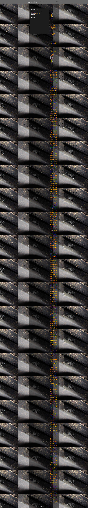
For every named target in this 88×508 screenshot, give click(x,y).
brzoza (55, 103)
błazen (50, 100)
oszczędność (56, 303)
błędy (52, 100)
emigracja (51, 148)
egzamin (50, 143)
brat (56, 101)
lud (54, 238)
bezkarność (50, 93)
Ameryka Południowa (55, 75)
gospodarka (56, 167)
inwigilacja (51, 189)
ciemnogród (52, 111)
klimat (56, 205)
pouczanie (52, 335)
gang (50, 160)
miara (50, 253)
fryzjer (53, 159)
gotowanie (53, 168)
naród (56, 268)
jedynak (55, 192)
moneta (56, 260)
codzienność (54, 113)
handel (54, 173)
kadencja (52, 194)
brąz (55, 102)
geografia (51, 162)
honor (51, 178)
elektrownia (56, 146)
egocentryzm (52, 142)
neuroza (50, 272)
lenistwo (50, 234)
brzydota (51, 104)
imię (56, 181)
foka (53, 157)
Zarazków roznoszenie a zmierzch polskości (53, 32)
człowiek (55, 117)
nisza (54, 286)
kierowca (56, 202)
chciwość (55, 108)
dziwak (54, 141)
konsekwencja (56, 216)
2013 (51, 63)
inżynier (53, 189)
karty (53, 199)
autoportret (53, 86)
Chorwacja (55, 109)
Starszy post (46, 34)
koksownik (56, 207)
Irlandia (56, 189)
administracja (51, 70)
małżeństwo (54, 243)
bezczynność (56, 92)
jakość (55, 190)
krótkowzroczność (53, 225)
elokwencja (56, 147)
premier (55, 342)
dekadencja (53, 121)
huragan (56, 179)
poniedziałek (53, 330)
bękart (50, 96)
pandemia (50, 307)
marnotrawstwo (54, 245)
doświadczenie (56, 132)
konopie (53, 216)
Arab (56, 80)
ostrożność (53, 303)
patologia (50, 311)
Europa (51, 152)
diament (53, 127)
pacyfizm (56, 305)
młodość (51, 258)
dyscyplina (56, 137)
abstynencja (53, 69)
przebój (52, 351)
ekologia (54, 143)
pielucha (56, 314)
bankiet (52, 90)
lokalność (50, 237)
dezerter (50, 126)
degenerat (56, 120)
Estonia (50, 151)
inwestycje (56, 188)
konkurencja (56, 215)
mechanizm (52, 249)
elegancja (52, 146)
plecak (50, 319)
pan (55, 306)
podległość (54, 322)
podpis (56, 323)
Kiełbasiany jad (52, 28)
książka (56, 227)
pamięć (54, 306)
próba (56, 349)
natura (51, 270)
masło (50, 247)
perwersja (52, 313)
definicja (55, 120)
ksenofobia (51, 227)
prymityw (53, 350)
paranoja (56, 308)
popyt (54, 331)
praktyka (55, 339)
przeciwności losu (55, 352)
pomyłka (54, 329)
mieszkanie (53, 254)
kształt (51, 228)
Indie (54, 183)
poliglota (56, 327)
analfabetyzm (51, 76)
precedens (56, 341)
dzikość (51, 141)
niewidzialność (56, 283)
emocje (54, 148)
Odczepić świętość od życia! (53, 26)
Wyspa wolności (52, 34)
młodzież (53, 258)
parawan (52, 309)
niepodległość (54, 277)
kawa (50, 201)
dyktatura (51, 135)
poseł (50, 333)
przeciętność (51, 352)
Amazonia (50, 74)
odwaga (50, 295)
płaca (55, 319)
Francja (52, 158)
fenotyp (52, 155)
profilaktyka (51, 345)
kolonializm (51, 209)
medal (54, 249)
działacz (56, 139)
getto (50, 163)
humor (55, 179)
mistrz (54, 257)
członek (53, 117)
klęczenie (50, 205)
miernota (56, 253)
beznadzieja (56, 93)
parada (53, 308)
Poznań (52, 337)
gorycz (53, 167)
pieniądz (53, 315)
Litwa (54, 236)
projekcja (56, 345)
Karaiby (54, 198)
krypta (51, 226)
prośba (53, 348)
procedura (52, 344)
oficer (55, 295)
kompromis (53, 212)
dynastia (53, 136)
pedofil (52, 312)
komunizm (56, 213)
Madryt (53, 241)
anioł (56, 77)
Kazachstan (56, 201)
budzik (54, 104)
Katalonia (50, 200)
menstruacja (53, 251)
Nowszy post (32, 34)
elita (54, 147)
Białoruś (52, 96)
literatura (50, 236)
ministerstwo (56, 256)
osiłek (55, 302)
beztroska (50, 95)
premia (54, 342)
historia (52, 176)
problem (56, 343)
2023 (51, 11)
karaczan (52, 198)
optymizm (55, 301)
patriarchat (53, 311)
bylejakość (56, 105)
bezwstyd (52, 95)
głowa (55, 164)
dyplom (56, 136)
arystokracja (51, 83)
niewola (53, 284)
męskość (53, 252)
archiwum (56, 81)
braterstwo (50, 102)
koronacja (56, 220)
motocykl (54, 262)
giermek (52, 163)
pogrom (54, 325)
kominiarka (54, 210)
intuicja (54, 188)
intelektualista (53, 187)
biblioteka (55, 96)
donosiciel (56, 131)
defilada (53, 120)
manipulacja (51, 244)
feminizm (51, 155)
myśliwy (54, 264)
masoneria (51, 247)
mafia (55, 241)
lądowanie (52, 232)
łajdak (54, 239)
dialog (52, 127)
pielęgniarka (52, 314)
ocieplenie (53, 292)
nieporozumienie (51, 278)
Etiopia (52, 151)
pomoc (52, 329)
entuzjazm (56, 149)
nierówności (51, 279)
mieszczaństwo (51, 254)
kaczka (50, 194)
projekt (50, 346)
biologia (52, 98)
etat (51, 151)
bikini (52, 97)
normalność (51, 287)
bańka (56, 90)
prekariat (50, 342)
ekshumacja (54, 144)
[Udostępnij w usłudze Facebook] (33, 14)
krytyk (55, 226)
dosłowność (53, 132)
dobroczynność (53, 129)
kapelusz (51, 197)
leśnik (51, 234)
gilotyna (56, 163)
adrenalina (54, 70)
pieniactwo (50, 315)
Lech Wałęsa (54, 232)
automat (50, 86)
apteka (55, 80)
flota (51, 157)
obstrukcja (50, 291)
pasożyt (51, 310)
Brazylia (54, 102)
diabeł (56, 126)
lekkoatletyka (51, 233)
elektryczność (51, 147)
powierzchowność (51, 336)
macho (51, 241)
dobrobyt (51, 129)
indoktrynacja (56, 183)
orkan (50, 302)
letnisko (52, 234)
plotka (51, 319)
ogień (56, 295)
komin (52, 210)
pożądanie (50, 338)
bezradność (56, 94)
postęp (53, 334)
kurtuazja (54, 230)
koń (50, 220)
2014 (51, 62)
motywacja (56, 262)
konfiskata (54, 214)
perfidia (55, 312)
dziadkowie (53, 139)
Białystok (53, 96)
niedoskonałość (51, 274)
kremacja (52, 224)
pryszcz (56, 350)
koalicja (50, 207)
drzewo (53, 134)
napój (50, 268)
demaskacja (51, 122)
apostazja (53, 80)
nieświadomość (56, 281)
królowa (50, 225)
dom (55, 130)
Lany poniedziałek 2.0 (53, 54)
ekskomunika (56, 144)
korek (55, 220)
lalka (52, 231)
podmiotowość (51, 323)
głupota (52, 165)
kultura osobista (51, 229)
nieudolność (54, 282)
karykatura (55, 199)
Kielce (53, 202)
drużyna (50, 134)
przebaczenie (51, 351)
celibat (53, 106)
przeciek (56, 351)
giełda (51, 163)
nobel (55, 286)
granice (54, 169)
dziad (51, 139)
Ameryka (51, 75)
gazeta (55, 161)
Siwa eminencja (52, 46)
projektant (52, 346)
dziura (52, 141)
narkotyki (55, 268)
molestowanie (51, 260)
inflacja (52, 184)
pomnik (50, 329)
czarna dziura (55, 115)
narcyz (53, 268)
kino (55, 203)
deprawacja (54, 124)
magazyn (56, 241)
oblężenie (55, 289)
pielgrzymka (55, 314)
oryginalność (52, 302)
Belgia (54, 91)
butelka (53, 105)
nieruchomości (55, 279)
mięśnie (56, 254)
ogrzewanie (55, 296)
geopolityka (55, 162)
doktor (52, 130)
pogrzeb (56, 325)
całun (50, 106)
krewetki (56, 224)
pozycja (55, 337)
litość (53, 236)
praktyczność (53, 339)
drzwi (54, 134)
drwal (51, 134)
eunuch (56, 151)
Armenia (51, 82)
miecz (55, 253)
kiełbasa (54, 202)
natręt (50, 270)
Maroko (56, 245)
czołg (56, 117)
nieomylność (56, 276)
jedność (50, 192)
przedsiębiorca (53, 353)
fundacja (56, 159)
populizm (53, 331)
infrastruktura (54, 185)
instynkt (52, 186)
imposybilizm (51, 182)
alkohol (53, 73)
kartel (52, 199)
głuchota (50, 165)
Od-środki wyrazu (52, 40)
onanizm (50, 299)
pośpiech (54, 334)
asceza (52, 83)
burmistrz (50, 105)
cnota (52, 113)
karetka (50, 199)
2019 (51, 15)
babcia (51, 88)
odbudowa (51, 293)
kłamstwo (52, 206)
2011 (51, 65)
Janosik (50, 191)
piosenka (55, 316)
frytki (52, 159)
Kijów (52, 203)
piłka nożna (55, 316)
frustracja (51, 159)
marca (51, 56)
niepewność (51, 277)
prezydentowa (54, 343)
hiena (50, 175)
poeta (56, 324)
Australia (53, 85)
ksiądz (53, 227)
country (55, 113)
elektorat (54, 146)
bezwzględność (55, 95)
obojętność (51, 290)
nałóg (50, 267)
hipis (56, 175)
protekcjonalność (56, 348)
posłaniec (55, 333)
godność (36, 13)
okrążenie (56, 297)
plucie (52, 319)
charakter (51, 108)
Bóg (51, 101)
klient (53, 205)
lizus (55, 236)
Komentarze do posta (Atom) (36, 36)
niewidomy (54, 283)
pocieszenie (54, 321)
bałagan (50, 89)
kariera (51, 199)
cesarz (52, 107)
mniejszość (51, 259)
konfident (52, 214)
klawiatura (50, 204)
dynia (54, 136)
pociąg (52, 321)
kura (55, 229)
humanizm (53, 179)
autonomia (52, 86)
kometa (50, 210)
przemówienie (53, 356)
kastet (56, 199)
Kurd (50, 230)
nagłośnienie (51, 266)
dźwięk (55, 141)
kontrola (56, 218)
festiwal (53, 155)
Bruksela (50, 103)
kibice (50, 202)
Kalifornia (53, 195)
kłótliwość (55, 206)
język (56, 193)
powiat (56, 335)
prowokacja (55, 349)
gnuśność (50, 166)
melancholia (56, 250)
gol (55, 166)
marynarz (52, 246)
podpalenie (55, 323)
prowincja (51, 349)
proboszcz (50, 344)
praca (53, 338)
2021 (51, 13)
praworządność (52, 341)
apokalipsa (51, 80)
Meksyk (54, 250)
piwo (56, 317)
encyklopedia (51, 149)
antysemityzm (53, 79)
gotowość (55, 168)
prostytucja (51, 348)
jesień (52, 193)
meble (55, 248)
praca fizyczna (56, 338)
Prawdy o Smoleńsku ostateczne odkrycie (54, 50)
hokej (50, 177)
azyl (50, 88)
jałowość (56, 190)
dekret (56, 121)
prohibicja (54, 345)
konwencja (51, 219)
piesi (56, 315)
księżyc (50, 228)
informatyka (51, 185)
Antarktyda (51, 78)
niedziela (54, 274)
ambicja (56, 74)
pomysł (56, 329)
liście (56, 235)
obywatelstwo (56, 291)
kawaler (51, 201)
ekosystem (56, 143)
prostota (56, 347)
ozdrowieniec (51, 305)
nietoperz (50, 282)
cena (56, 106)
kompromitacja (55, 212)
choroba (53, 109)
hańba (55, 173)
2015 (51, 61)
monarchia (55, 260)
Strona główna (39, 34)
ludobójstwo (56, 238)
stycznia (52, 58)
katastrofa (54, 200)
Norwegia (53, 287)
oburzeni (52, 291)
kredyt (50, 224)
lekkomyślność (53, 233)
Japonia (52, 191)
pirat (53, 317)
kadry (54, 194)
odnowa (56, 293)
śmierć (38, 13)
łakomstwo (56, 239)
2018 (51, 16)
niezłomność (51, 285)
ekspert (52, 145)
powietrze (53, 336)
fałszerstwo (56, 153)
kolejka (52, 208)
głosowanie (54, 164)
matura (50, 248)
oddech (55, 293)
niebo (55, 272)
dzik (50, 141)
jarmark (53, 191)
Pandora (52, 307)
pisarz (54, 317)
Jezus (55, 193)
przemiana (54, 355)
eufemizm (54, 151)
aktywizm (53, 72)
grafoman (50, 169)
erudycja (50, 150)
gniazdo (55, 165)
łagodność (53, 239)
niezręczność (54, 285)
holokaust (56, 177)
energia (52, 149)
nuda (52, 288)
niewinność (51, 284)
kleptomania (55, 204)
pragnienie (50, 339)
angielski (53, 77)
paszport (54, 310)
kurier (51, 230)
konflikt (56, 214)
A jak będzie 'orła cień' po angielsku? (53, 51)
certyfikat (50, 107)
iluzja (55, 181)
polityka (54, 328)
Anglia (55, 77)
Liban (56, 234)
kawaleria (53, 201)
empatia (56, 148)
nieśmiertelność (53, 281)
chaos (56, 107)
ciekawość (51, 111)
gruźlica (51, 171)
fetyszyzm (55, 155)
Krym (56, 225)
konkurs (50, 216)
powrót (56, 336)
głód (56, 164)
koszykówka (53, 222)
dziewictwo (56, 140)
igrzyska (52, 181)
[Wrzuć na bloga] (32, 14)
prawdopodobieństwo (55, 340)
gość (52, 168)
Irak (54, 189)
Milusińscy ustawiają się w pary (54, 27)
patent (56, 310)
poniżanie (54, 330)
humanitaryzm (51, 179)
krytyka (56, 226)
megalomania (51, 250)
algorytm (51, 73)
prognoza (53, 345)
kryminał (50, 226)
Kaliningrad (56, 195)
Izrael (50, 190)
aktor (50, 72)
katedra (55, 200)
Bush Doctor (52, 36)
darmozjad (56, 119)
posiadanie (53, 333)
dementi (56, 122)
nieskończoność (51, 280)
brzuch (56, 103)
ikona (54, 181)
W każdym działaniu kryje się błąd (54, 48)
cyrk (55, 114)
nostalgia (55, 287)
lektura (55, 233)
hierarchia (51, 175)
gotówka (56, 168)
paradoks (54, 308)
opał (55, 299)
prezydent (51, 343)
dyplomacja (51, 137)
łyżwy (50, 241)
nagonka (53, 266)
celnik (55, 106)
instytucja (54, 186)
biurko (56, 98)
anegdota (50, 77)
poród (56, 332)
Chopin (51, 109)
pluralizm (54, 319)
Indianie (53, 183)
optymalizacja (52, 301)
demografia (51, 123)
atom (56, 84)
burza (51, 105)
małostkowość (56, 242)
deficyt (52, 120)
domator (56, 130)
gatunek (51, 161)
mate (56, 247)
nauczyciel (53, 270)
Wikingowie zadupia (53, 29)
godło (51, 166)
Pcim (50, 312)
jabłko (51, 190)
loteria (54, 237)
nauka (55, 270)
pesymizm (56, 313)
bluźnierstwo (56, 99)
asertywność (56, 83)
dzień (54, 140)
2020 (51, 14)
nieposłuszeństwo (56, 278)
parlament (56, 309)
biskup (54, 98)
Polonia (56, 328)
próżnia (50, 350)
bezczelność (54, 92)
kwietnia (52, 24)
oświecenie (50, 304)
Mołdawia (53, 260)
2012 (51, 64)
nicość (54, 272)
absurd (54, 69)
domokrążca (52, 131)
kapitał (55, 197)
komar (56, 209)
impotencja (53, 182)
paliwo (50, 306)
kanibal (56, 196)
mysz (50, 264)
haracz (56, 173)
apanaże (56, 79)
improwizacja (55, 182)
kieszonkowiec (51, 203)
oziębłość (53, 305)
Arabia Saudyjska (51, 81)
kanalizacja (52, 196)
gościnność (51, 168)
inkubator (56, 185)
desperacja (52, 125)
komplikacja (51, 212)
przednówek (51, 353)
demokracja (56, 123)
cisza (54, 112)
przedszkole (51, 354)
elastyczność (51, 146)
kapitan (56, 197)
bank (51, 90)
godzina (54, 166)
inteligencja (56, 187)
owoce (56, 304)
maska (56, 246)
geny (50, 162)
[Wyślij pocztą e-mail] (31, 14)
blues (54, 99)
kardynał (56, 198)
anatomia (56, 76)
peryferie (54, 313)
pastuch (53, 310)
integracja (50, 187)
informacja (56, 184)
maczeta (52, 241)
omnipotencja (56, 298)
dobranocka (52, 128)
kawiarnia (54, 201)
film (50, 156)
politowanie (51, 328)
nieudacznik (52, 282)
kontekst (52, 218)
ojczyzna (50, 297)
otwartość (53, 304)
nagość (54, 266)
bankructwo (54, 90)
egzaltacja (56, 142)
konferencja (51, 214)
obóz (54, 290)
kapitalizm (53, 197)
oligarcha (50, 298)
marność (52, 245)
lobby (56, 236)
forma (56, 157)
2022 (51, 12)
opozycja (55, 300)
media (55, 249)
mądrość (54, 248)
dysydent (50, 139)
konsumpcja (56, 217)
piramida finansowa (51, 317)
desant (50, 125)
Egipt (50, 142)
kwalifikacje (56, 230)
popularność (51, 331)
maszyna (55, 247)
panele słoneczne (54, 307)
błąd (51, 100)
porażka (51, 332)
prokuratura (56, 346)
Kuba (52, 228)
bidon (56, 96)
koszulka (51, 222)
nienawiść (56, 275)
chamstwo (54, 107)
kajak (56, 194)
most (52, 262)
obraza (56, 290)
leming (56, 233)
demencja (54, 122)
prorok (50, 347)
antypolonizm (56, 78)
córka (56, 113)
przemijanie (56, 355)
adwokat (56, 70)
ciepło (56, 111)
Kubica (55, 228)
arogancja (53, 82)
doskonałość (51, 132)
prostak (52, 347)
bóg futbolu (53, 101)
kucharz (56, 228)
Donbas (54, 131)
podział (50, 324)
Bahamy (56, 88)
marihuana (54, 244)
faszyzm (51, 154)
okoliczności (54, 297)
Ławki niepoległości (53, 25)
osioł (56, 302)
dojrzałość (50, 130)
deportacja (53, 124)
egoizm (54, 142)
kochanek (54, 207)
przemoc (51, 356)
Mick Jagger (54, 253)
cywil (50, 115)
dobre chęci (55, 128)
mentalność (54, 251)
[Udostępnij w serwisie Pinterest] (34, 14)
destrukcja (55, 125)
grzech (54, 171)
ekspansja (50, 145)
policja (50, 327)
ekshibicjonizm (51, 144)
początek (56, 321)
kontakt (50, 218)
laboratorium (51, 231)
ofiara (53, 295)
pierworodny (55, 315)
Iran (55, 189)
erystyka (51, 150)
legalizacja (56, 232)
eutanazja (34, 13)
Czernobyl (50, 117)
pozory (54, 337)
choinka (50, 109)
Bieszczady (51, 97)
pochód (50, 321)
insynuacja (56, 186)
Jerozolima (50, 193)
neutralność (52, 272)
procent (54, 344)
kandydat (55, 196)
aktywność (55, 72)
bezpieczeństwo (51, 94)
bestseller (50, 92)
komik (51, 210)
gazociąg (56, 161)
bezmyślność (53, 93)
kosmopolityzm (52, 221)
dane (51, 119)
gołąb (56, 166)
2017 (51, 59)
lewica (55, 234)
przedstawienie (56, 353)
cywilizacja (52, 115)
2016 (51, 60)
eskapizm (55, 150)
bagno (55, 88)
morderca (54, 261)
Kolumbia (54, 209)
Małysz (51, 243)
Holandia (52, 177)
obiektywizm (51, 289)
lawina (50, 232)
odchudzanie (52, 293)
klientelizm (55, 205)
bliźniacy (51, 99)
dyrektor (54, 137)
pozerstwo (51, 337)
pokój (50, 326)
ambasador (53, 74)
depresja (56, 124)
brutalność (52, 103)
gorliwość (50, 167)
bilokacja (54, 97)
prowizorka (53, 349)
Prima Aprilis (52, 55)
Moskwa (50, 262)
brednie (56, 102)
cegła (51, 106)
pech (51, 312)
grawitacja (56, 169)
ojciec (56, 296)
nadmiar (51, 265)
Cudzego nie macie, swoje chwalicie (53, 53)
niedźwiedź (56, 274)
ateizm (53, 84)
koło (55, 209)
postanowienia (51, 334)
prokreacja (54, 346)
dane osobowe (53, 119)
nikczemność (52, 286)
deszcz (56, 125)
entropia (54, 149)
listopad (55, 235)
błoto (53, 100)
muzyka (56, 263)
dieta (54, 127)
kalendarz (51, 195)
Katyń (56, 200)
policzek (52, 327)
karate (55, 198)
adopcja (52, 70)
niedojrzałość (54, 273)
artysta (56, 82)
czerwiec (52, 117)
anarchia (55, 76)
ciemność (54, 111)
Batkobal (50, 91)
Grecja (50, 170)
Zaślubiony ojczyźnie (53, 35)
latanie (54, 231)
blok (53, 99)
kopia (52, 220)
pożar (56, 337)
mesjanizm (56, 251)
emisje (53, 148)
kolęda (56, 208)
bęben (56, 95)
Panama (56, 306)
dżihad (56, 141)
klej (53, 204)
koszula (50, 222)
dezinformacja (52, 126)
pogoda (53, 325)
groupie (56, 170)
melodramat (51, 251)
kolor (52, 209)
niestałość (56, 280)
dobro (56, 128)
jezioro (53, 193)
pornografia (53, 332)
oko (52, 297)
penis (53, 312)
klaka (56, 203)
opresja (50, 301)
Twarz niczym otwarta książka (54, 42)
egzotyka (52, 143)
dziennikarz (52, 140)
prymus (55, 350)
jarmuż (55, 191)
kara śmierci (51, 198)
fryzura (55, 159)
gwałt (54, 172)
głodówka (50, 164)
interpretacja (51, 188)
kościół (55, 222)
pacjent (54, 305)
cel (52, 106)
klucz (50, 206)
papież (50, 308)
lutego (51, 57)
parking (54, 309)
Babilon (52, 88)
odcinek (54, 293)
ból (54, 101)
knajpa (56, 206)
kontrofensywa (54, 218)
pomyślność (51, 330)
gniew (56, 165)
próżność (52, 350)
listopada (52, 18)
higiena (53, 175)
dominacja (50, 131)
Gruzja (50, 171)
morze (56, 261)
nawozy (56, 270)
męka (52, 252)
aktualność (52, 72)
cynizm (53, 114)
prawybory (55, 341)
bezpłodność (54, 94)
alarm (56, 72)
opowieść (53, 300)
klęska (52, 205)
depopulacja (51, 124)
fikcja (56, 155)
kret (53, 224)
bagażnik (54, 88)
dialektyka (50, 127)
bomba (50, 101)
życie (39, 13)
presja (56, 342)
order (56, 301)
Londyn (52, 237)
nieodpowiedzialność (51, 276)
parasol (50, 309)
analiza (53, 76)
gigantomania (55, 163)
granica (52, 169)
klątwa (52, 204)
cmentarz (50, 113)
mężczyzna (55, 252)
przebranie (54, 351)
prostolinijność (54, 347)
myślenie (52, 264)
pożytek (52, 338)
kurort (52, 230)
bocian (56, 100)
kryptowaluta (54, 226)
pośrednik (56, 334)
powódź (55, 336)
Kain (55, 194)
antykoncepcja (53, 78)
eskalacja (53, 150)
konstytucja (51, 217)
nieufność (56, 282)
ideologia (51, 180)
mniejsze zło (56, 258)
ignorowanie (51, 181)
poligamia (54, 327)
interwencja (53, 188)
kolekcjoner (54, 208)
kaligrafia (54, 195)
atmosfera (55, 84)
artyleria (55, 82)
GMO (54, 165)
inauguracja (52, 183)
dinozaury (56, 127)
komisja (56, 210)
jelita (56, 192)
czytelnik (50, 118)
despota (53, 125)
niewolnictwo (56, 284)
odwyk (52, 295)
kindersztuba (54, 203)
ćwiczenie (52, 118)
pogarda (50, 325)
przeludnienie (51, 355)
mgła (56, 252)
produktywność (56, 344)
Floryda (50, 157)
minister (54, 256)
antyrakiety (50, 79)
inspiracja (50, 186)
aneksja (52, 77)
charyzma (53, 108)
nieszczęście (51, 281)
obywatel (54, 291)
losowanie (53, 237)
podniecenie (53, 323)
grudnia (52, 17)
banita (50, 90)
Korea (54, 220)
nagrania (56, 266)
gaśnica (50, 161)
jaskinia (56, 191)
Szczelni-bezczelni (53, 33)
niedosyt (53, 274)
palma (51, 306)
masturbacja (54, 247)
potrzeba (50, 335)
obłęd (56, 289)
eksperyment (54, 145)
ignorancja (56, 180)
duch (56, 134)
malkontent (51, 242)
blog (52, 99)
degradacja (50, 121)
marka (50, 245)
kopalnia (51, 220)
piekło (50, 314)
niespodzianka (54, 280)
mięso (55, 254)
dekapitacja (55, 121)
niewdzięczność (51, 283)
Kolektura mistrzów (53, 41)
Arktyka (50, 82)
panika (56, 307)
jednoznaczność (53, 192)
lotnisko (56, 237)
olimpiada (53, 298)
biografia (50, 98)
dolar (53, 130)
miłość (50, 256)
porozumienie (55, 332)
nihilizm (56, 285)
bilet (53, 97)
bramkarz (55, 101)
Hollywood (54, 177)
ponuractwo (56, 330)
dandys (50, 119)
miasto (51, 253)
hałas (52, 173)
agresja (50, 71)
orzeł (54, 302)
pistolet (55, 317)
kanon (50, 197)
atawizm (51, 84)
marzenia (54, 246)
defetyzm (50, 120)
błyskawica (55, 100)
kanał (53, 196)
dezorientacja (55, 126)
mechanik (50, 249)
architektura (55, 81)
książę (54, 227)
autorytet (56, 86)
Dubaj (55, 134)
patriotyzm (56, 311)
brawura (52, 102)
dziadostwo (55, 139)
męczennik (51, 252)
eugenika (55, 151)
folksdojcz (55, 157)
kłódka (53, 206)
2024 (51, 10)
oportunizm (51, 300)
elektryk (53, 147)
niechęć (56, 272)
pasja (50, 310)
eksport (56, 145)
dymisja (50, 136)
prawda (53, 340)
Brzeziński (54, 103)
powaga (55, 335)
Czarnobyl (56, 115)
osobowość (51, 303)
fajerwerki (52, 153)
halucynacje (51, 173)
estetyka (56, 150)
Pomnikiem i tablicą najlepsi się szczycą (54, 43)
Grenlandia (52, 170)
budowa (52, 104)
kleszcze (56, 204)
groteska (55, 170)
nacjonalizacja (56, 264)
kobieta (52, 207)
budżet (55, 104)
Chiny (51, 108)
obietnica (53, 289)
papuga (51, 308)
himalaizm (55, 175)
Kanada (50, 196)
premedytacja (52, 342)
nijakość (50, 286)
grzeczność (56, 171)
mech (56, 248)
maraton (53, 244)
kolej (50, 208)
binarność (56, 97)
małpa (50, 243)
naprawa (51, 268)
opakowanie (54, 299)
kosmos (55, 221)
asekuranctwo (54, 83)
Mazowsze (52, 248)
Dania (54, 119)
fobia (52, 157)
